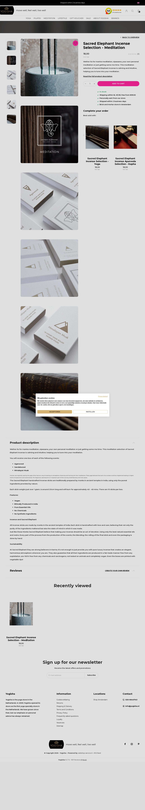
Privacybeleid (103, 396)
